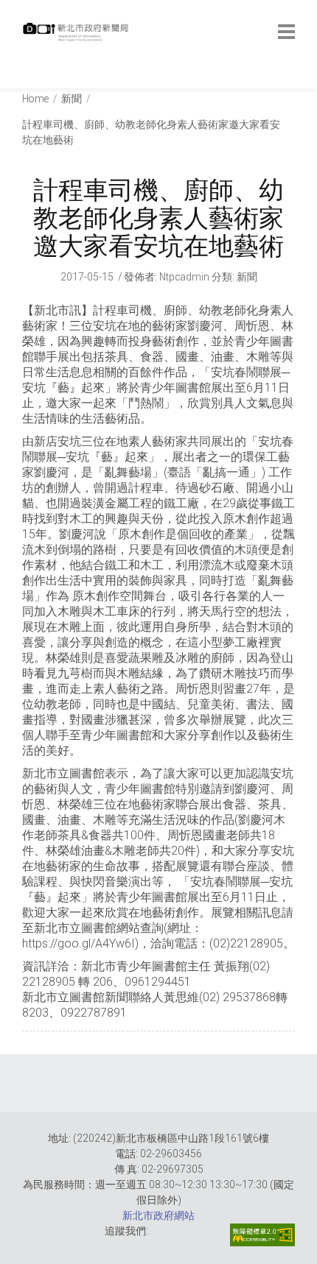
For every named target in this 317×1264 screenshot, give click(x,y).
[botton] (286, 31)
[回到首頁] (77, 36)
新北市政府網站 (158, 1215)
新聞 (71, 99)
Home (35, 99)
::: (25, 81)
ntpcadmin (184, 277)
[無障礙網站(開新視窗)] (262, 1235)
